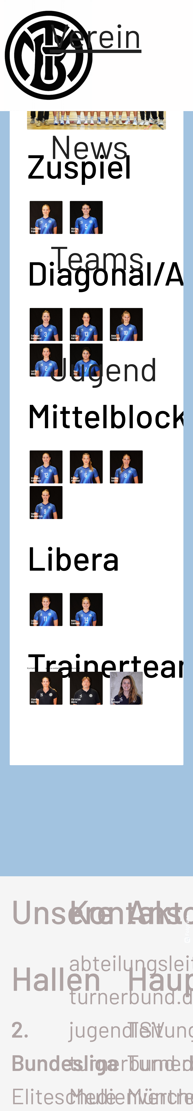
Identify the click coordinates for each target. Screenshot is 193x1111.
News (86, 146)
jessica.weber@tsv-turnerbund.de (63, 668)
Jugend (86, 368)
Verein (86, 35)
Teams (86, 257)
